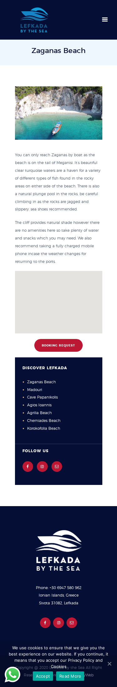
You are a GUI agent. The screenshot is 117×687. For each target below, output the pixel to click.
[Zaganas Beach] (58, 112)
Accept (43, 676)
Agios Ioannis (39, 405)
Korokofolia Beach (43, 428)
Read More (70, 676)
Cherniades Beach (44, 421)
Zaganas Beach (41, 382)
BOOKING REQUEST (58, 345)
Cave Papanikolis (42, 397)
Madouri (34, 390)
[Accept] (109, 663)
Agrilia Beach (39, 413)
